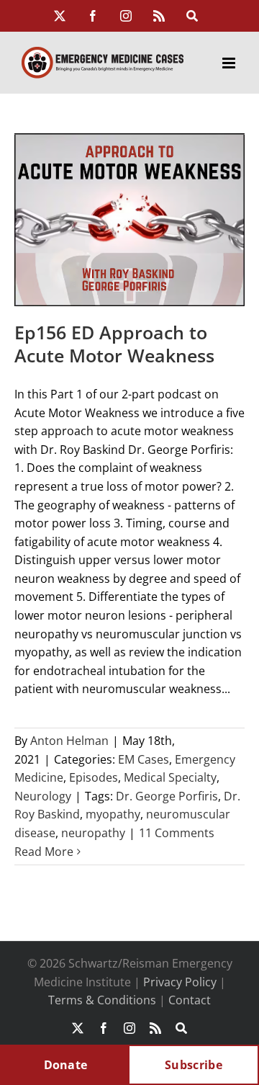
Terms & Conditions (102, 1000)
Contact (189, 1000)
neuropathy (93, 833)
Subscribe (193, 1065)
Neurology (42, 796)
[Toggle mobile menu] (229, 63)
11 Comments (176, 833)
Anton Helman (69, 741)
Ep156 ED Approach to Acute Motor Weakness (114, 344)
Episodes (93, 777)
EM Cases (143, 759)
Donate (66, 1065)
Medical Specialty (170, 777)
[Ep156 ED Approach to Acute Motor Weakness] (129, 219)
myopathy (113, 814)
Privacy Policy (180, 982)
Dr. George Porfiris (167, 796)
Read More (43, 851)
